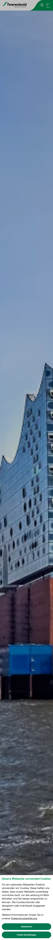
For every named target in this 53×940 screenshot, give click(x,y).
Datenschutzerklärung (24, 918)
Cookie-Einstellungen (26, 935)
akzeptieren (26, 926)
